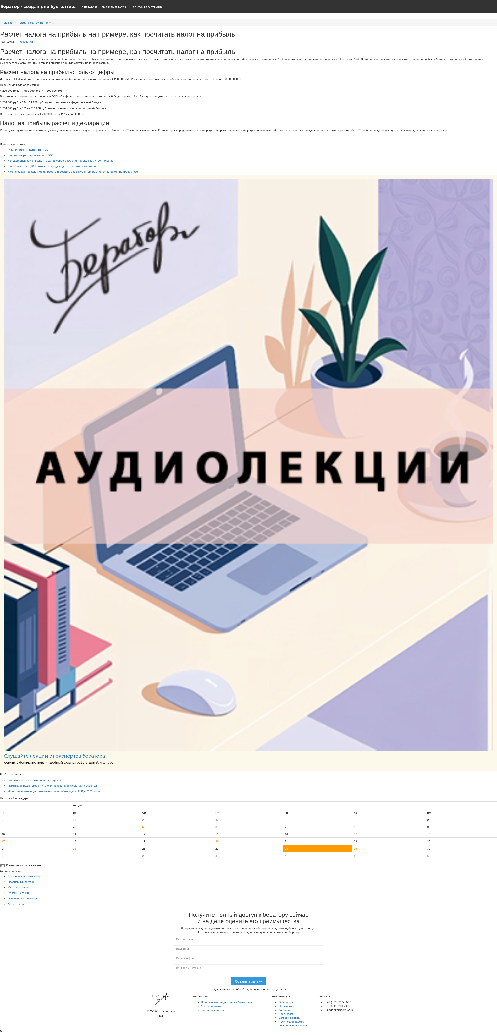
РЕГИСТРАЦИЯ (153, 7)
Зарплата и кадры (212, 1010)
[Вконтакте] (318, 1016)
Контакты (284, 1010)
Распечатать (25, 41)
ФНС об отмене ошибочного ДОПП (30, 149)
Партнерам (286, 1014)
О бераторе (286, 1002)
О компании (286, 1006)
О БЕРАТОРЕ (90, 7)
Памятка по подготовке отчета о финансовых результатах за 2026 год (52, 785)
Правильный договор (21, 882)
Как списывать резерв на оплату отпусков (34, 780)
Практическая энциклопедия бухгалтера (226, 1002)
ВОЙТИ (137, 7)
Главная (8, 22)
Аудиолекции (16, 904)
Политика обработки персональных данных (293, 1023)
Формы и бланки (18, 893)
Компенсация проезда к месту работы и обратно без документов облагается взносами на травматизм (73, 171)
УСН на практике (211, 1006)
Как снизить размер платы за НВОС (30, 155)
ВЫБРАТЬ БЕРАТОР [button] (114, 7)
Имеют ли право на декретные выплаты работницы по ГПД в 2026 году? (54, 791)
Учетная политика (19, 887)
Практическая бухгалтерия (35, 22)
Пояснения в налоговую (23, 898)
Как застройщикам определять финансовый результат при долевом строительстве (60, 160)
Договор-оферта (289, 1017)
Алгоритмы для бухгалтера (25, 876)
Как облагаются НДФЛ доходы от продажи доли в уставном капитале (52, 166)
